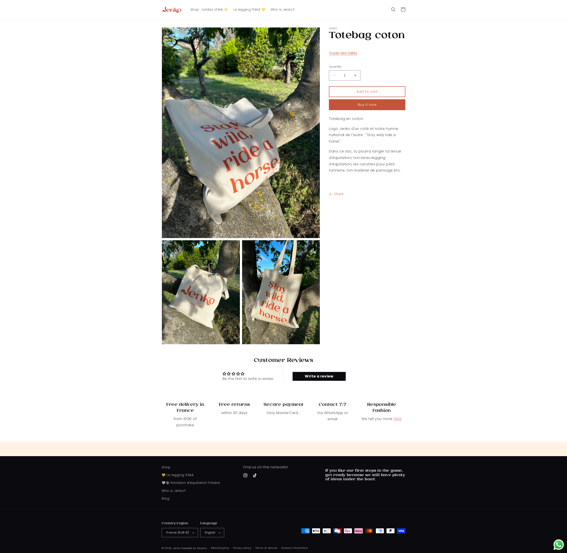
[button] (393, 9)
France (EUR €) (177, 532)
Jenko (177, 548)
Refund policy (220, 548)
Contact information (294, 548)
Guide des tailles (343, 52)
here (398, 418)
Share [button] (339, 194)
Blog (165, 498)
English (210, 532)
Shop (166, 467)
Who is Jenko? (174, 491)
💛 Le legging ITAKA (178, 475)
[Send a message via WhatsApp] (559, 545)
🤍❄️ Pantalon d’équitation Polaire (191, 483)
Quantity (335, 66)
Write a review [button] (319, 376)
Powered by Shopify (194, 548)
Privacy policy (242, 548)
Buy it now (367, 104)
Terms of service (266, 548)
